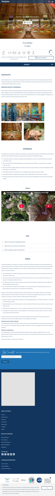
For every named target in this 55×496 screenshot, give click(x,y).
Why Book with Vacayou (6, 468)
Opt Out (2, 429)
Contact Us (3, 419)
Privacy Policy (4, 424)
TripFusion (3, 426)
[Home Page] (5, 1)
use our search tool (14, 59)
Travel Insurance (4, 463)
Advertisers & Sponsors (6, 442)
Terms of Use (4, 422)
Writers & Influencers (5, 444)
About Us (3, 414)
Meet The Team (4, 417)
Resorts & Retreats (5, 437)
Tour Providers (4, 439)
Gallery (28, 22)
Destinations (3, 447)
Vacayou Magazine (5, 466)
